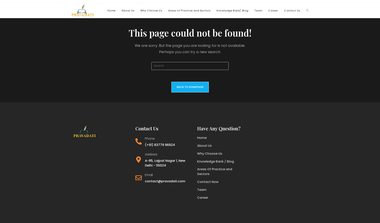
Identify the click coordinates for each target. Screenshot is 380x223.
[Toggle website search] (307, 10)
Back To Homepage (190, 87)
